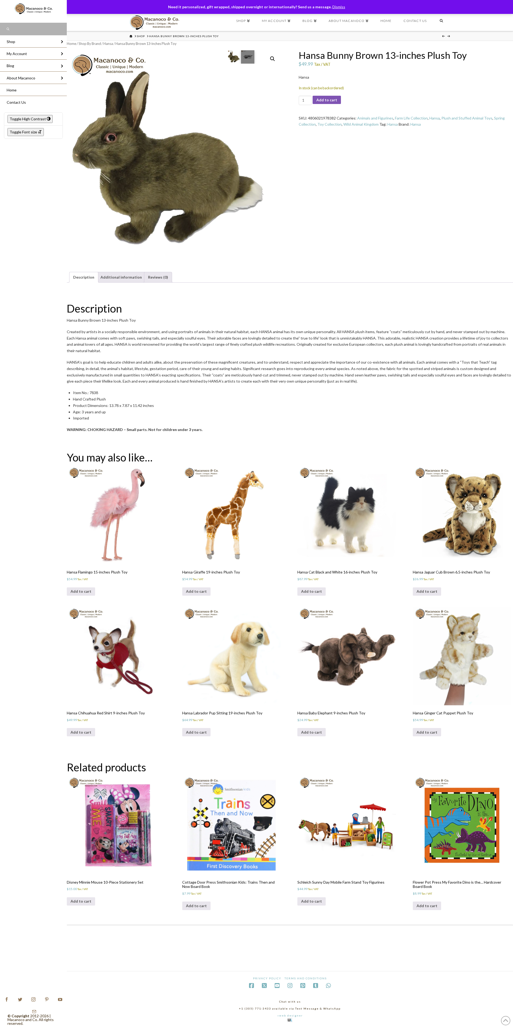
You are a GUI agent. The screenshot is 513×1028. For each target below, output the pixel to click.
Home (71, 43)
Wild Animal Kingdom (361, 124)
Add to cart (326, 100)
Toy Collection (329, 124)
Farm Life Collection (411, 118)
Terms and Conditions (306, 978)
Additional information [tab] (121, 277)
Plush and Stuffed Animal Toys (466, 118)
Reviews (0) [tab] (158, 277)
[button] (272, 59)
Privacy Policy (267, 978)
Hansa (108, 43)
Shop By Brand (90, 43)
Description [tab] (83, 277)
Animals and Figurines (375, 118)
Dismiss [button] (338, 7)
